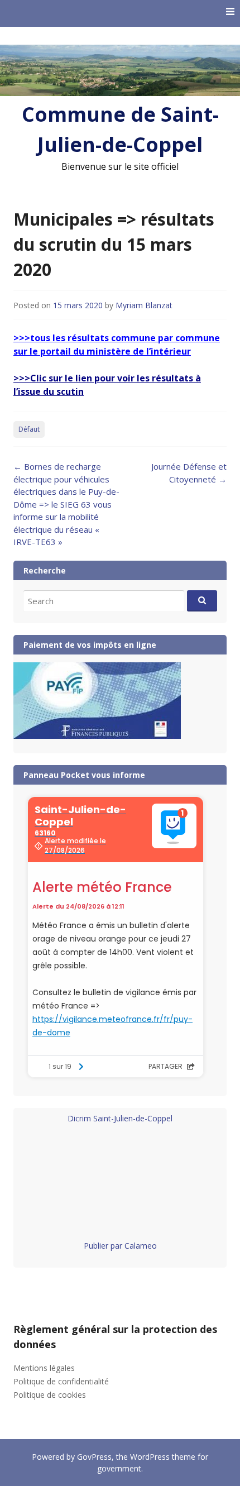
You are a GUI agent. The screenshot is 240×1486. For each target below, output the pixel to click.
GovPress (94, 1456)
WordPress (150, 1456)
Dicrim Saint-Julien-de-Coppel (120, 1118)
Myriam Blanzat (144, 305)
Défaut (29, 429)
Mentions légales (44, 1368)
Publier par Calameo (120, 1245)
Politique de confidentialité (61, 1381)
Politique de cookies (49, 1394)
